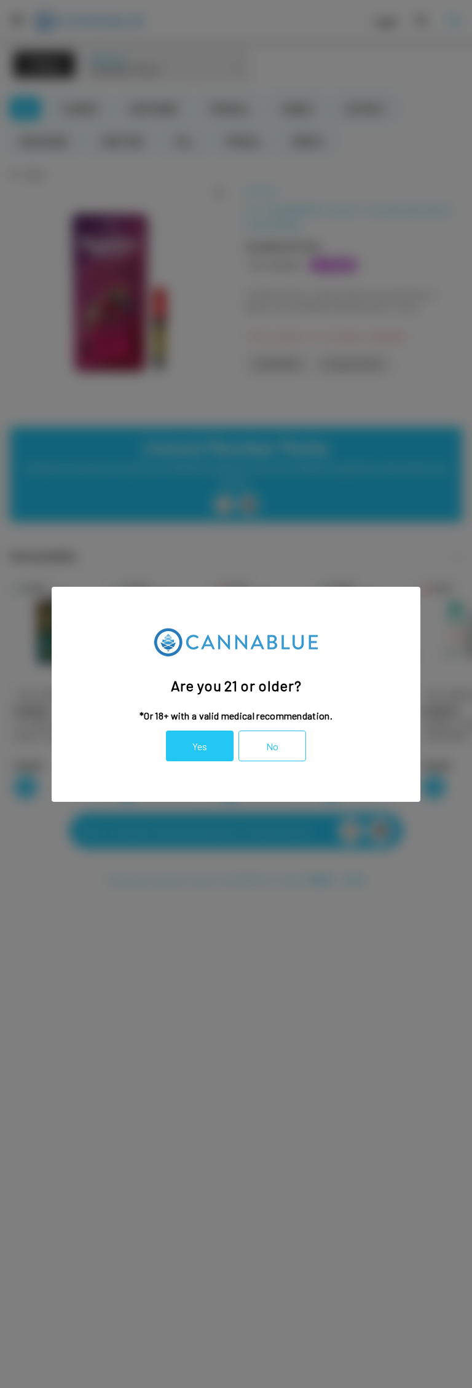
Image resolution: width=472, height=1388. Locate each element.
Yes (199, 746)
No (272, 746)
